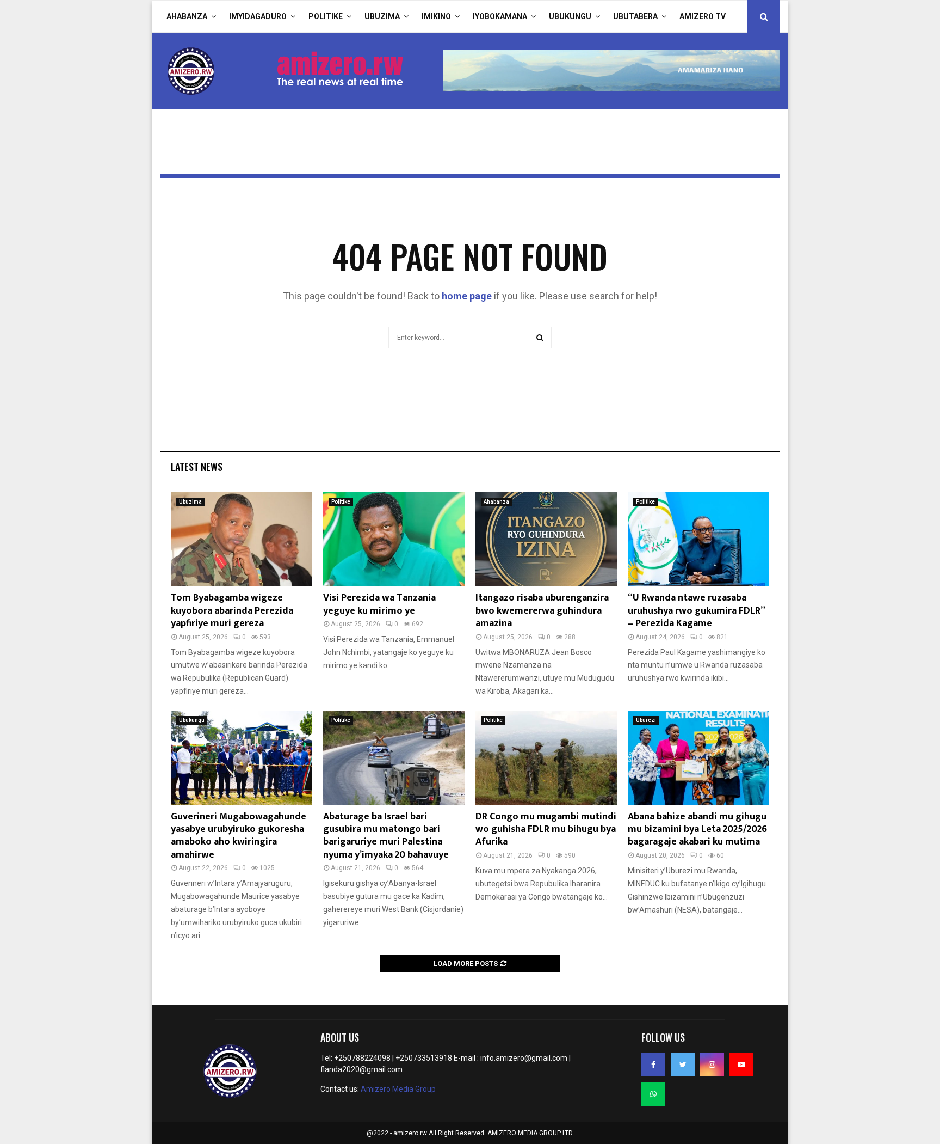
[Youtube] (741, 1064)
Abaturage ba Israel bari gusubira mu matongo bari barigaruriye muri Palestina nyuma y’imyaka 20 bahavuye (386, 836)
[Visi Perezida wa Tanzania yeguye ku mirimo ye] (394, 539)
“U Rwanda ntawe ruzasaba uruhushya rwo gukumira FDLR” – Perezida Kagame (696, 611)
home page (467, 296)
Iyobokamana (500, 16)
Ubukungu (570, 16)
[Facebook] (653, 1064)
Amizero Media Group (398, 1089)
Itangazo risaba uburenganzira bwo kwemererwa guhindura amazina (542, 611)
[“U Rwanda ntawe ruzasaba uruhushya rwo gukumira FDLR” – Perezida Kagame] (698, 539)
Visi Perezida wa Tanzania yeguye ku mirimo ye (379, 604)
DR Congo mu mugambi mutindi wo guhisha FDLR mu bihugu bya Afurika (545, 830)
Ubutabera (635, 16)
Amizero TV (702, 16)
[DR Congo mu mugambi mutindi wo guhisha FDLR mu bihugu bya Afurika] (546, 758)
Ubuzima (382, 16)
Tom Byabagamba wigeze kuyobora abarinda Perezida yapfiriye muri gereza (232, 611)
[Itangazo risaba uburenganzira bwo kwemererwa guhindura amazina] (546, 539)
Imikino (436, 16)
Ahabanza (186, 16)
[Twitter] (683, 1064)
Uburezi (646, 720)
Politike (325, 16)
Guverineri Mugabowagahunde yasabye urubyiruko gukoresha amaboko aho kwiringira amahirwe (238, 836)
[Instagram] (712, 1064)
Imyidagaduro (258, 16)
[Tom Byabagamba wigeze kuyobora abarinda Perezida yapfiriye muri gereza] (241, 539)
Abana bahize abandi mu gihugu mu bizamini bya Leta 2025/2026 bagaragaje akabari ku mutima (697, 830)
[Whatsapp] (653, 1094)
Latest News (196, 467)
